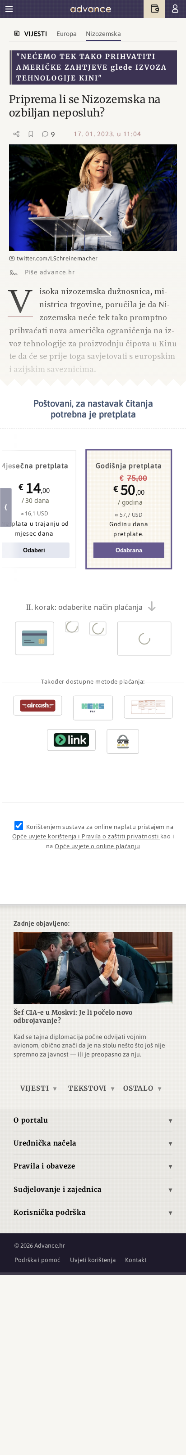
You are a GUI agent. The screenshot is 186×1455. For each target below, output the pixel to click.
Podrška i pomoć (37, 1259)
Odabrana (129, 550)
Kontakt (136, 1259)
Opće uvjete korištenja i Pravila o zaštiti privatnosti (86, 837)
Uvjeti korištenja (93, 1259)
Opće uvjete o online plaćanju (97, 846)
